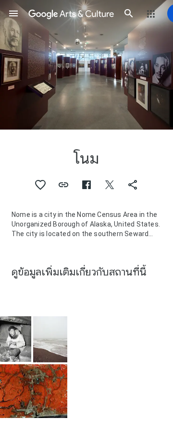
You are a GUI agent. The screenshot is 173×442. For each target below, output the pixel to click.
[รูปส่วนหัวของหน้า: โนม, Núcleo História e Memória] (86, 65)
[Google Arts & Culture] (71, 13)
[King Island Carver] (15, 339)
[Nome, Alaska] (33, 391)
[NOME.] (50, 339)
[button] (13, 13)
